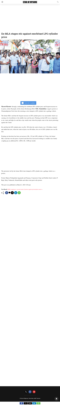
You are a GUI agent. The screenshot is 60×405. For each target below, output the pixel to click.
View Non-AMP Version (34, 398)
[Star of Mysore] (30, 1)
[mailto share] (12, 192)
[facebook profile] (30, 391)
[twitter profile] (25, 391)
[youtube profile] (34, 391)
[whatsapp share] (19, 192)
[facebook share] (6, 192)
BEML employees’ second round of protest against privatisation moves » (25, 189)
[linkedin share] (15, 192)
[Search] (57, 2)
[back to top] (56, 399)
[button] (22, 403)
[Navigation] (2, 2)
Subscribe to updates (29, 103)
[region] (30, 17)
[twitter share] (9, 192)
